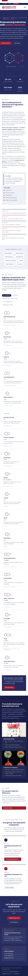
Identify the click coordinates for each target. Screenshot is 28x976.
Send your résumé (8, 808)
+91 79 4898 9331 (14, 922)
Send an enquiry (9, 687)
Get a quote (17, 43)
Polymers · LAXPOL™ (7, 3)
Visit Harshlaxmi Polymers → (13, 859)
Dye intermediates (8, 301)
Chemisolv (16, 3)
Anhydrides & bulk (8, 304)
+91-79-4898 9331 (8, 953)
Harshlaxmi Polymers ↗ (14, 971)
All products (6, 295)
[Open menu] (24, 7)
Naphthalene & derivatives (10, 298)
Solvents (15, 295)
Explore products (6, 43)
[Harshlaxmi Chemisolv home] (9, 7)
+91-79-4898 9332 (8, 955)
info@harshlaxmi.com (14, 918)
